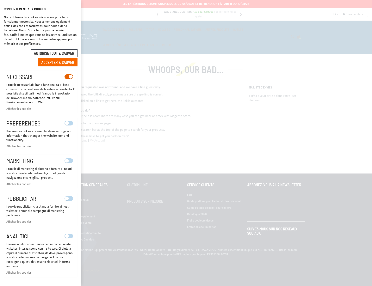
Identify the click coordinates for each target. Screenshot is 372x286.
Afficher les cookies (19, 109)
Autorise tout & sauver (54, 53)
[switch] (69, 76)
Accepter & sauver (57, 62)
